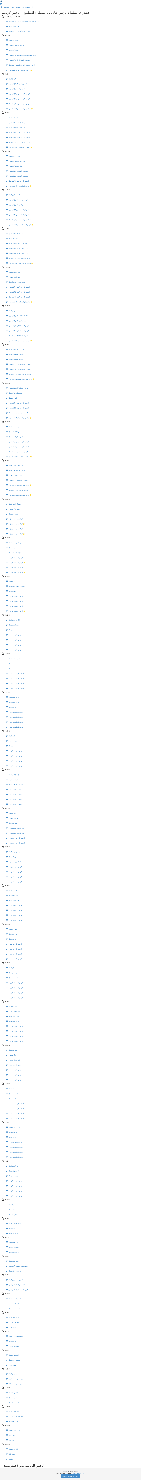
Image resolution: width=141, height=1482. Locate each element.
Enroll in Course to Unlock (70, 1476)
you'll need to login (79, 1473)
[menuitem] (1, 5)
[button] (1, 2)
